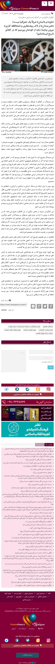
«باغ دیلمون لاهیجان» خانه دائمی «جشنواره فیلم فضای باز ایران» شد (32, 537)
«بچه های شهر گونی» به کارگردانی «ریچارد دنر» (37, 466)
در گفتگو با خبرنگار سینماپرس (33, 101)
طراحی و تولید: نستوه (25, 662)
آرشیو (13, 628)
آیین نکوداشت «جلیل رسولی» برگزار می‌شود (39, 546)
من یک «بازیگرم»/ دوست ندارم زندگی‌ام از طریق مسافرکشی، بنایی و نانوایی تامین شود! (28, 503)
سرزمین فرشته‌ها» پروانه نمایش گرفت (40, 528)
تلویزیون (18, 596)
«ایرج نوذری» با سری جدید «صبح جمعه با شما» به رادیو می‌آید (33, 575)
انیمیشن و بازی (29, 596)
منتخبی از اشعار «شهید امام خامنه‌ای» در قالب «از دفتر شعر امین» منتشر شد (28, 563)
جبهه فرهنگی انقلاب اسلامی (12, 330)
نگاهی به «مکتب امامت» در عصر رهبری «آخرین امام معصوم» (33, 553)
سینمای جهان (28, 593)
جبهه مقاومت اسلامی (29, 330)
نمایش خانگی (42, 596)
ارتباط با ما (22, 628)
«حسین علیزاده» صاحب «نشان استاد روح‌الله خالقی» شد (35, 549)
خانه (49, 593)
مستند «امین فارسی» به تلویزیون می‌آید (40, 484)
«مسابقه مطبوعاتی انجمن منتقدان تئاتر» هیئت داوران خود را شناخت (31, 487)
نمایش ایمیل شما (46, 362)
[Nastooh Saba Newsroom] (34, 662)
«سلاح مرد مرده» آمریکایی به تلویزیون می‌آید (38, 459)
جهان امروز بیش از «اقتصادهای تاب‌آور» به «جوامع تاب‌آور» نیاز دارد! (31, 582)
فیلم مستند (17, 593)
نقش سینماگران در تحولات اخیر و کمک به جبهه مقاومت (24, 326)
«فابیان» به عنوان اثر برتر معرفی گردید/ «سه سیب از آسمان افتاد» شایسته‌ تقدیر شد (27, 463)
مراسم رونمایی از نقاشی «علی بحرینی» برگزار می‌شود (36, 491)
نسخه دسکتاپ (27, 655)
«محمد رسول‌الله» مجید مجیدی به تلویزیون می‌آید (37, 567)
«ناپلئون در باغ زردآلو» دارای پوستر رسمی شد (38, 521)
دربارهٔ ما (32, 628)
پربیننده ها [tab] (39, 444)
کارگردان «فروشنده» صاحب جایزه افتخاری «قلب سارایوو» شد (33, 585)
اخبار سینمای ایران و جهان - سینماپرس (25, 5)
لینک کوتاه (4, 300)
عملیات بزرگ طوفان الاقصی (44, 333)
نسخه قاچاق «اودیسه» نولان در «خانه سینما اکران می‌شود (35, 579)
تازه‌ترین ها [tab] (49, 444)
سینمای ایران (46, 13)
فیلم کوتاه (7, 593)
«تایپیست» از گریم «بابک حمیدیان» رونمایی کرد (37, 524)
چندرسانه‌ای (26, 600)
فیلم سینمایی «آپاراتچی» (46, 330)
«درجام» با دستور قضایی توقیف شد (41, 469)
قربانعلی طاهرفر (48, 326)
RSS (41, 628)
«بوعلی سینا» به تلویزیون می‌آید (42, 472)
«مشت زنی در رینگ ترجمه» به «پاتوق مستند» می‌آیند (35, 481)
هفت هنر (10, 596)
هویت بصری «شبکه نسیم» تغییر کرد (41, 512)
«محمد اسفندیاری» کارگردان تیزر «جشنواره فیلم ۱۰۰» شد (35, 534)
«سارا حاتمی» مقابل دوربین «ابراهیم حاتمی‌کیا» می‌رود (36, 531)
